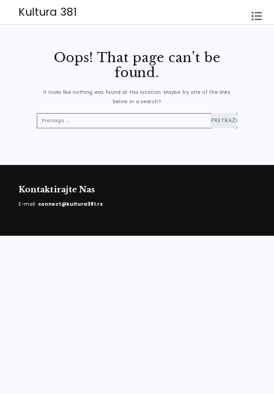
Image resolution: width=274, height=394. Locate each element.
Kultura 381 (48, 11)
